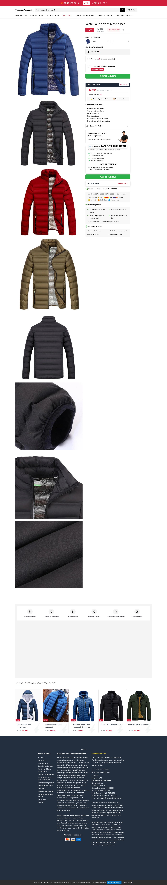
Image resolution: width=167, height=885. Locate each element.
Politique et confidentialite (43, 762)
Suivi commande (105, 15)
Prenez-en (95, 52)
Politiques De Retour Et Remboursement (46, 778)
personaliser (128, 882)
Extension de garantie (45, 791)
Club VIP (41, 788)
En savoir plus (101, 882)
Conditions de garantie (46, 783)
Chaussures (35, 15)
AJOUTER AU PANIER (108, 76)
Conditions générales (45, 766)
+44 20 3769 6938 (108, 793)
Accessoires (51, 15)
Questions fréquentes (84, 15)
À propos (41, 758)
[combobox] (77, 10)
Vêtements (20, 15)
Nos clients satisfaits (125, 15)
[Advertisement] (83, 743)
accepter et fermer (114, 882)
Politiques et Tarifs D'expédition (44, 770)
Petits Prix (67, 15)
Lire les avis (122, 183)
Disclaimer (42, 800)
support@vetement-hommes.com (111, 798)
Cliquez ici (113, 795)
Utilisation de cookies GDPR (45, 796)
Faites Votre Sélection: (92, 37)
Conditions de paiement (46, 774)
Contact (40, 802)
